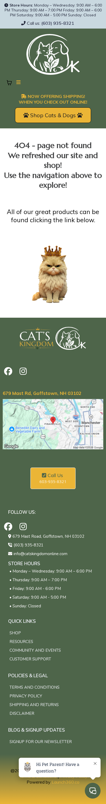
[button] (18, 82)
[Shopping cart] (9, 82)
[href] (53, 424)
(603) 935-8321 (57, 23)
